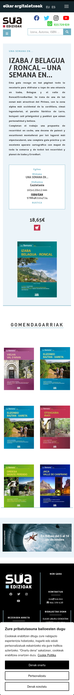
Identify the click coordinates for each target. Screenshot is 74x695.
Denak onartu (37, 665)
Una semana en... (21, 51)
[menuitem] (48, 7)
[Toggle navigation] (66, 6)
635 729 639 (61, 24)
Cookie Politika (47, 655)
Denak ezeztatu (37, 686)
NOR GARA (56, 573)
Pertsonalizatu (37, 676)
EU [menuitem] (48, 7)
